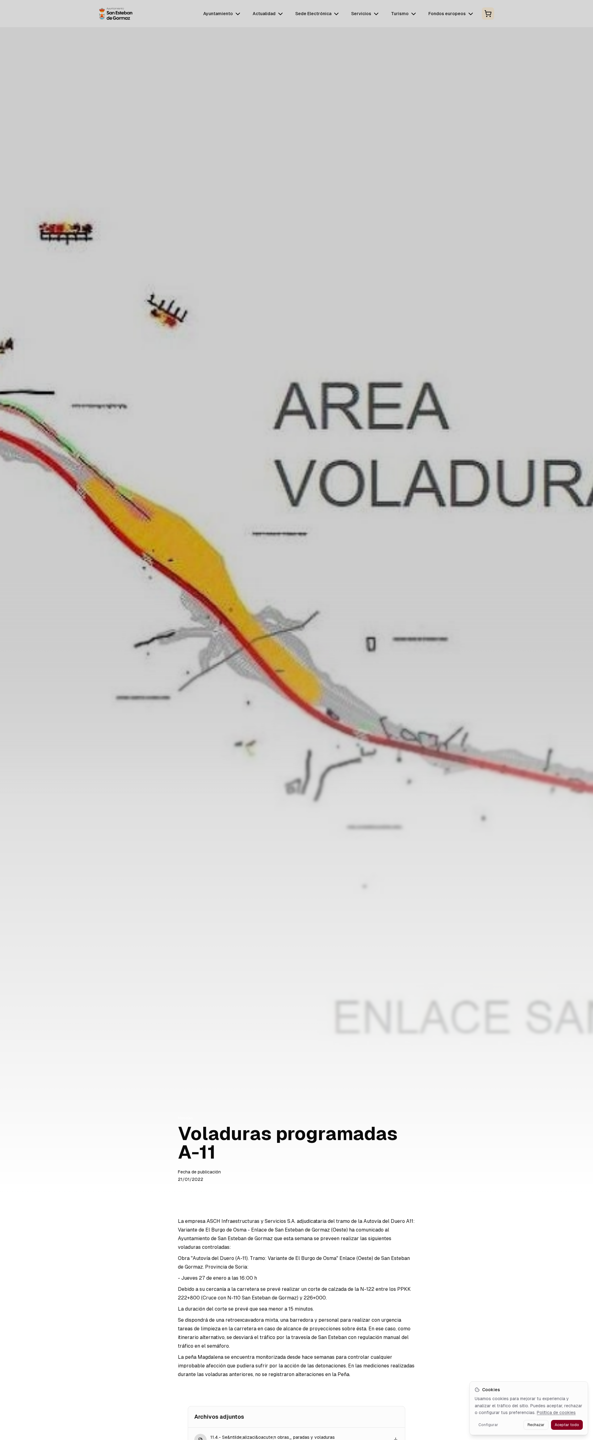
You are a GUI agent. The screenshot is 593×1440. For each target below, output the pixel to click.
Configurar (488, 1425)
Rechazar (536, 1425)
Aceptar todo (567, 1425)
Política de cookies (556, 1412)
